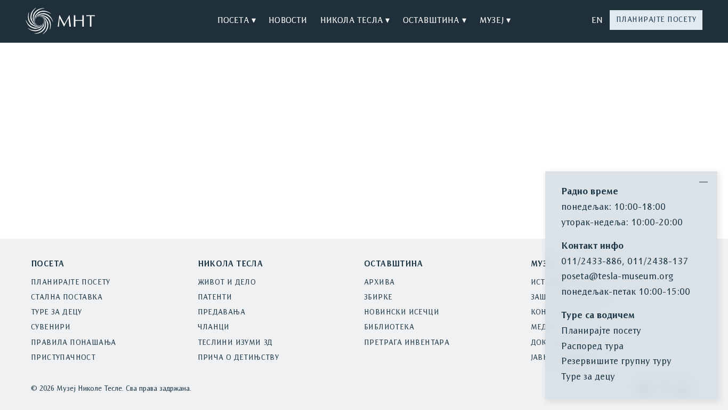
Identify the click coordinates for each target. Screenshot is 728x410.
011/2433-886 (591, 261)
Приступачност (63, 357)
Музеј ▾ (495, 21)
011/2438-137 (657, 261)
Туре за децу (56, 312)
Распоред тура (592, 346)
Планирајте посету (656, 20)
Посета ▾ (236, 21)
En (597, 21)
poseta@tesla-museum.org (617, 276)
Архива (379, 282)
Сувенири (50, 327)
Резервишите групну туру (616, 361)
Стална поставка (66, 297)
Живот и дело (227, 282)
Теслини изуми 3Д (235, 343)
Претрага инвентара (406, 343)
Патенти (215, 297)
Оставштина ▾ (434, 21)
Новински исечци (401, 312)
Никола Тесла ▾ (355, 21)
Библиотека (389, 327)
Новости (288, 21)
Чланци (214, 327)
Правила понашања (73, 343)
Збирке (378, 297)
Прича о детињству (238, 357)
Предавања (222, 312)
